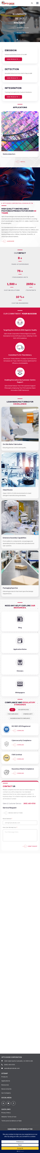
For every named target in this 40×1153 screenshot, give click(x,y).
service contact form (15, 813)
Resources (5, 1085)
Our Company (6, 1093)
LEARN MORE (10, 241)
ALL (12, 709)
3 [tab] (22, 39)
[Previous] (1, 134)
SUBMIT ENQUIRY (32, 846)
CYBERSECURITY (27, 714)
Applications (5, 1081)
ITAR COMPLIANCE (13, 714)
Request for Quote (23, 33)
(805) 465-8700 (9, 1065)
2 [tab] (20, 39)
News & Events (6, 1089)
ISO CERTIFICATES (23, 709)
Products (4, 1077)
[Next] (38, 134)
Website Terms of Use (8, 1117)
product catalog (23, 28)
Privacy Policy (6, 1113)
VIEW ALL (22, 161)
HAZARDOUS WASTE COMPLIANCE (20, 718)
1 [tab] (17, 39)
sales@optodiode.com (12, 1068)
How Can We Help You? (10, 827)
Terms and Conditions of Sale (11, 1121)
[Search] (32, 3)
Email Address (7, 818)
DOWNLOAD (20, 730)
